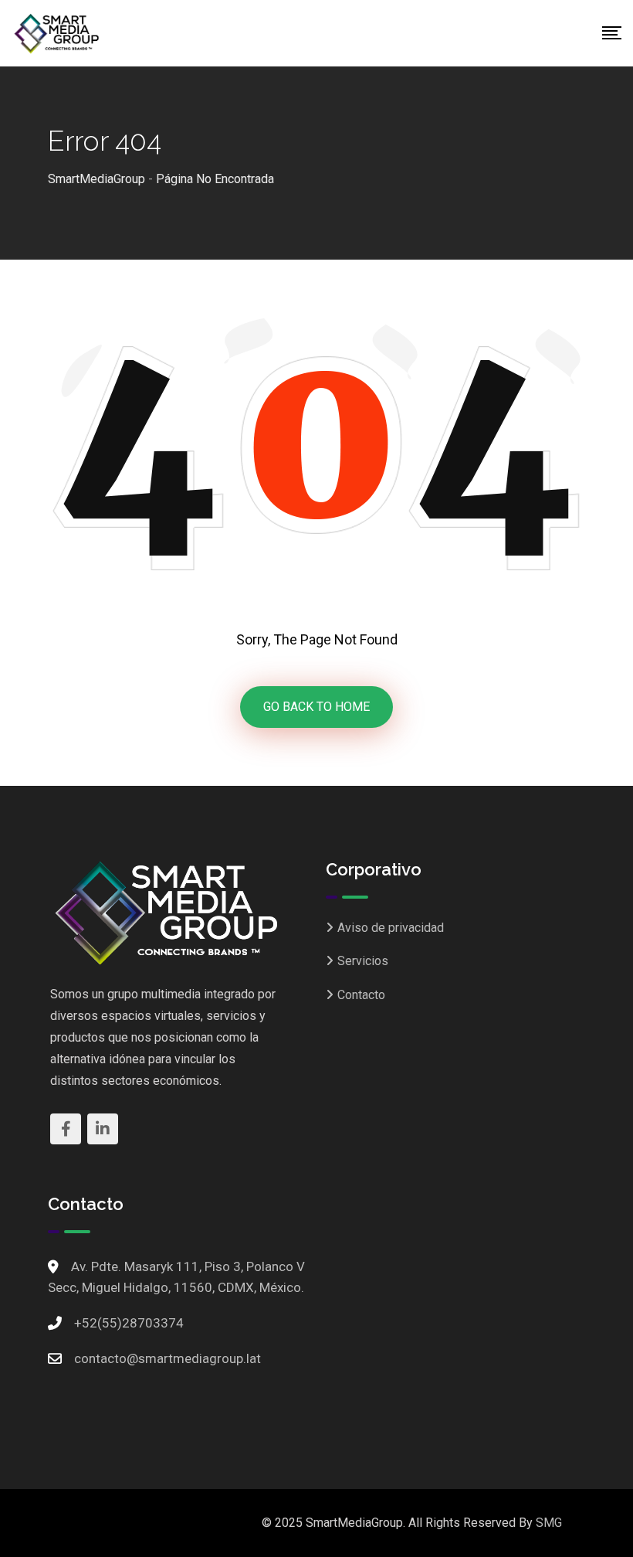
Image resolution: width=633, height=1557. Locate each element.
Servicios (362, 961)
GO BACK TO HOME (316, 706)
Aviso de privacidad (390, 927)
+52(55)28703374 (129, 1323)
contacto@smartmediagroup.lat (167, 1358)
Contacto (361, 995)
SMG (549, 1522)
